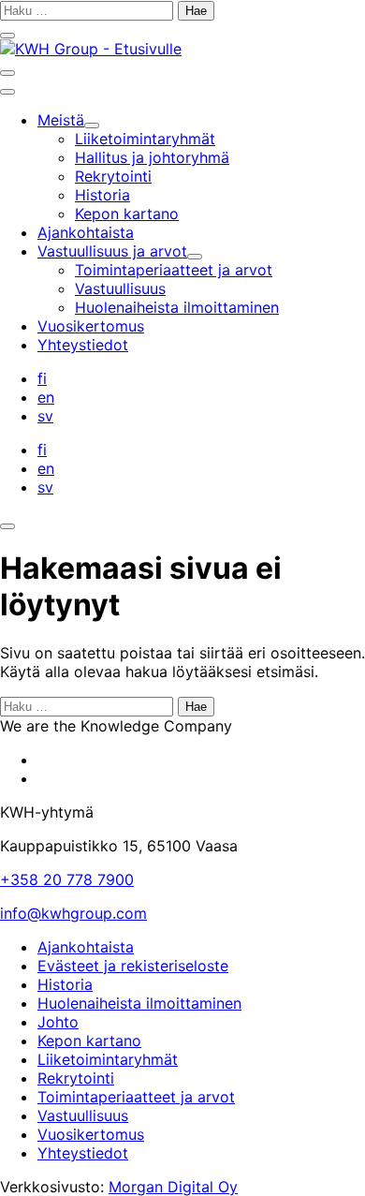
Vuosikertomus (90, 1134)
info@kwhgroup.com (73, 913)
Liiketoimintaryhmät (107, 1059)
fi (42, 378)
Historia (65, 984)
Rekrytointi (75, 1078)
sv (45, 415)
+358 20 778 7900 (67, 879)
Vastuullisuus (82, 1115)
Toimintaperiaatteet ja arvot (136, 1096)
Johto (58, 1021)
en (45, 397)
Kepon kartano (89, 1040)
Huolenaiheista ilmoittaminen (139, 1003)
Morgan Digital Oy (173, 1186)
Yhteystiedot (82, 1153)
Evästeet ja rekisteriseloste (132, 965)
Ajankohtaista (85, 947)
